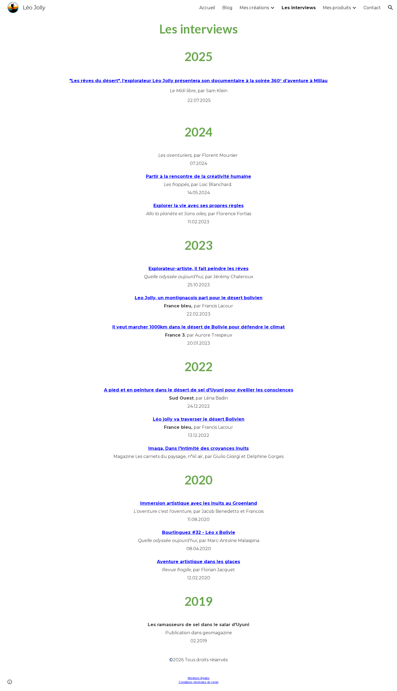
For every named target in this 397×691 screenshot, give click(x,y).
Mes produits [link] (337, 7)
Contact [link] (372, 7)
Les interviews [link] (299, 7)
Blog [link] (227, 7)
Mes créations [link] (254, 7)
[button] (390, 7)
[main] (198, 28)
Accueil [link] (207, 7)
